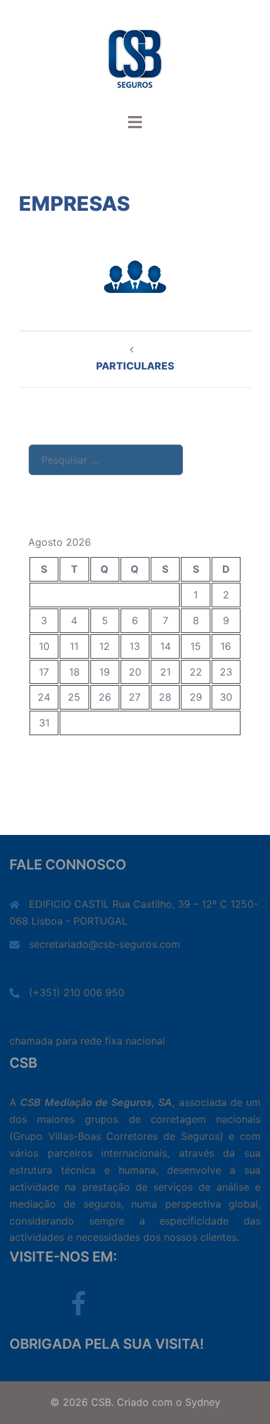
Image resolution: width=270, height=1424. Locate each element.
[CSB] (135, 55)
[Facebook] (78, 1310)
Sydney (202, 1402)
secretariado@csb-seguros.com (104, 944)
